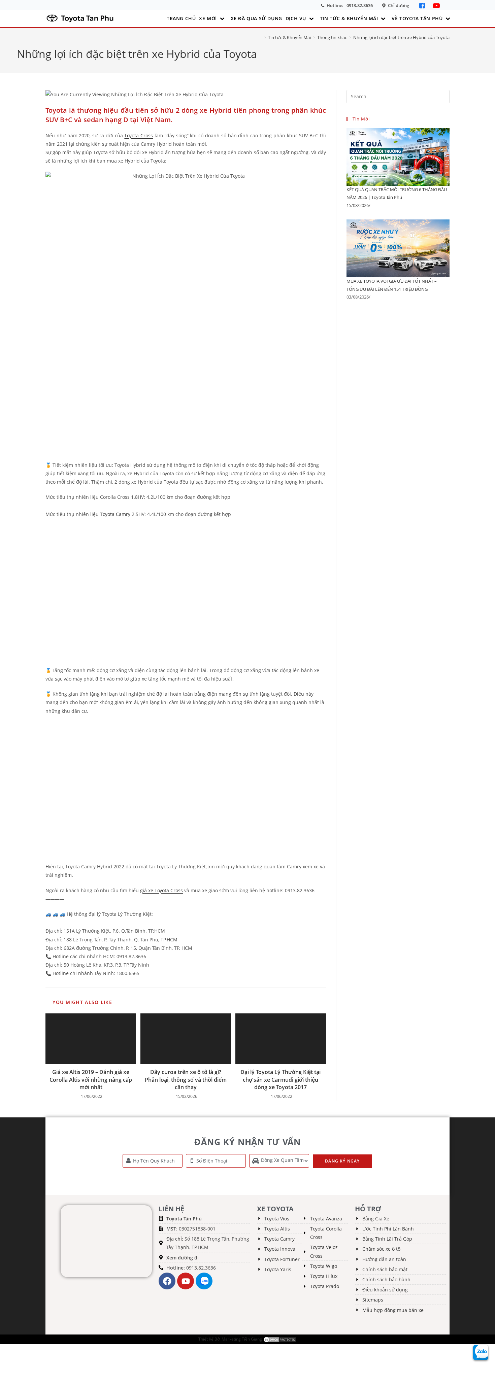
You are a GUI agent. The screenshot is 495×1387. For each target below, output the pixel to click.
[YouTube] (436, 5)
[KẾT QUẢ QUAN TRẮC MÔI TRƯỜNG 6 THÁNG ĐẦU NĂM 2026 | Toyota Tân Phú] (398, 156)
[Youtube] (185, 1281)
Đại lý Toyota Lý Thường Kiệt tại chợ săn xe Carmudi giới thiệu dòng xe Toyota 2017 (280, 1079)
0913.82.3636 (359, 5)
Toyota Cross (138, 135)
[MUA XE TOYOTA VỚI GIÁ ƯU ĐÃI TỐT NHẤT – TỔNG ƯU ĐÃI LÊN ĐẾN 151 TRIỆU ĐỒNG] (398, 248)
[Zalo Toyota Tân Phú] (204, 1281)
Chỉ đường (398, 5)
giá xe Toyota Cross (161, 890)
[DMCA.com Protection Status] (280, 1339)
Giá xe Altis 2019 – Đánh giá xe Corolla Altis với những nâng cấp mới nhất (91, 1079)
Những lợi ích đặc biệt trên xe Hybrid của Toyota (401, 37)
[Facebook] (422, 5)
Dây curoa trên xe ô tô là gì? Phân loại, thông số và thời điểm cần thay (186, 1079)
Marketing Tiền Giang (242, 1339)
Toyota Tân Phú (184, 1218)
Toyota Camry (115, 514)
